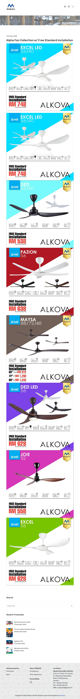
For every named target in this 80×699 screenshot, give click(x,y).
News (8, 674)
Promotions (10, 671)
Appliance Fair (18, 641)
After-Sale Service (36, 674)
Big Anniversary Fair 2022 (22, 622)
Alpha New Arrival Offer (21, 648)
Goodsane (62, 695)
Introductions (34, 671)
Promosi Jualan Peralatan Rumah (24, 629)
